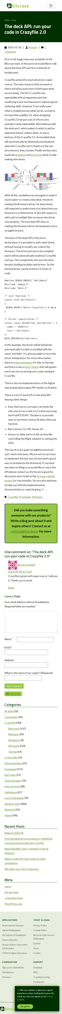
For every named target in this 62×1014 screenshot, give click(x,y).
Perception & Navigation (14, 935)
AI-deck (9, 711)
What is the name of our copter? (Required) (29, 672)
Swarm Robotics (10, 940)
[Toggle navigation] (51, 6)
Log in (8, 886)
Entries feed (11, 892)
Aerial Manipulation (11, 930)
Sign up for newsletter (13, 967)
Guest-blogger (13, 780)
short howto (32, 366)
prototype (36, 154)
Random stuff (12, 803)
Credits (36, 953)
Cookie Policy (39, 930)
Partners (6, 977)
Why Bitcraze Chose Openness (22, 869)
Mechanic (13, 734)
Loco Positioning (14, 798)
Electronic (14, 728)
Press (36, 948)
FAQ (35, 972)
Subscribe (14, 693)
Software (37, 497)
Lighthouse (11, 792)
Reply (11, 587)
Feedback (37, 967)
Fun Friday (10, 774)
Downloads (38, 982)
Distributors (8, 972)
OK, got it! (25, 1006)
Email (8, 647)
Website (9, 660)
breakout (20, 154)
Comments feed (14, 898)
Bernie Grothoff (26, 564)
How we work (12, 786)
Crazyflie (13, 497)
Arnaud (33, 47)
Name (9, 639)
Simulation (14, 740)
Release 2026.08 (14, 833)
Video (8, 815)
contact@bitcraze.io (25, 531)
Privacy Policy (40, 925)
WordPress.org (13, 903)
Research (10, 809)
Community (11, 717)
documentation (24, 362)
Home (7, 20)
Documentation (13, 763)
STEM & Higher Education (14, 953)
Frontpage (25, 497)
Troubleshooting (41, 977)
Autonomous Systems (13, 925)
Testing (12, 751)
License (36, 943)
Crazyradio (11, 757)
